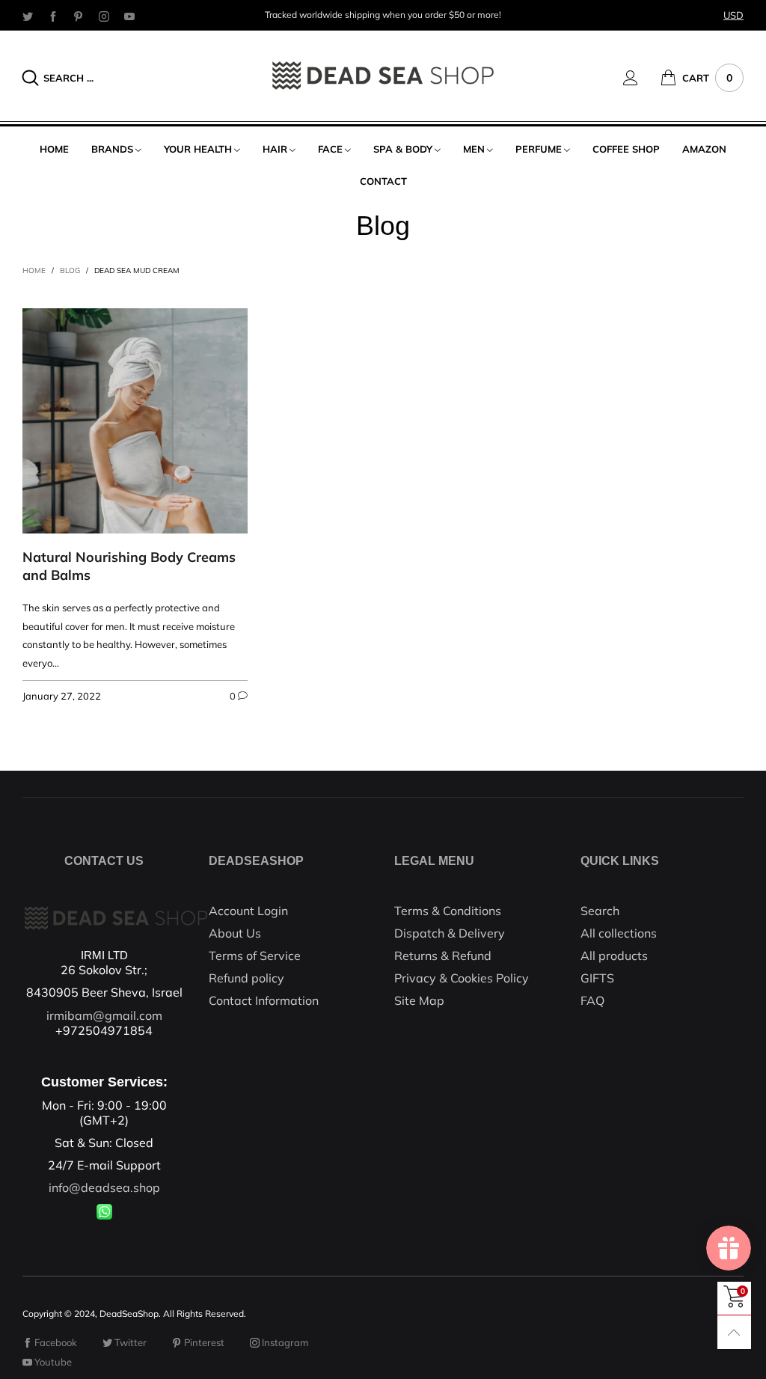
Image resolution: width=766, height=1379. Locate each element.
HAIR (275, 149)
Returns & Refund (442, 955)
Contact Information (264, 1000)
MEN (474, 149)
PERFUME (538, 149)
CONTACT (383, 181)
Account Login (248, 910)
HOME (54, 149)
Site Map (419, 1000)
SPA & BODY (402, 149)
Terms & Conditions (447, 910)
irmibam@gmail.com (104, 1015)
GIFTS (597, 977)
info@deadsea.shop (104, 1187)
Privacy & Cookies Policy (461, 977)
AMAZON (704, 149)
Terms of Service (255, 955)
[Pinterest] (78, 15)
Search (599, 910)
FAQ (592, 1000)
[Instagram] (104, 15)
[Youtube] (129, 15)
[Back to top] (734, 1332)
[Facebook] (53, 15)
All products (614, 955)
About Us (235, 933)
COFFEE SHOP (626, 149)
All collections (618, 933)
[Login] (642, 78)
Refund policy (246, 977)
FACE (330, 149)
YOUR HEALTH (198, 149)
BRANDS (112, 149)
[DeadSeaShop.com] (382, 75)
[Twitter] (27, 15)
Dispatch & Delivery (449, 933)
